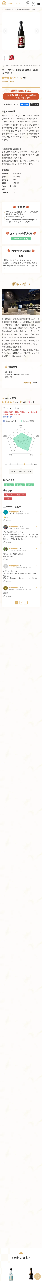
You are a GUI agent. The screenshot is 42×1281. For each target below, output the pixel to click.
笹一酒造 (5, 82)
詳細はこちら (8, 417)
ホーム (4, 9)
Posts (36, 104)
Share (26, 104)
